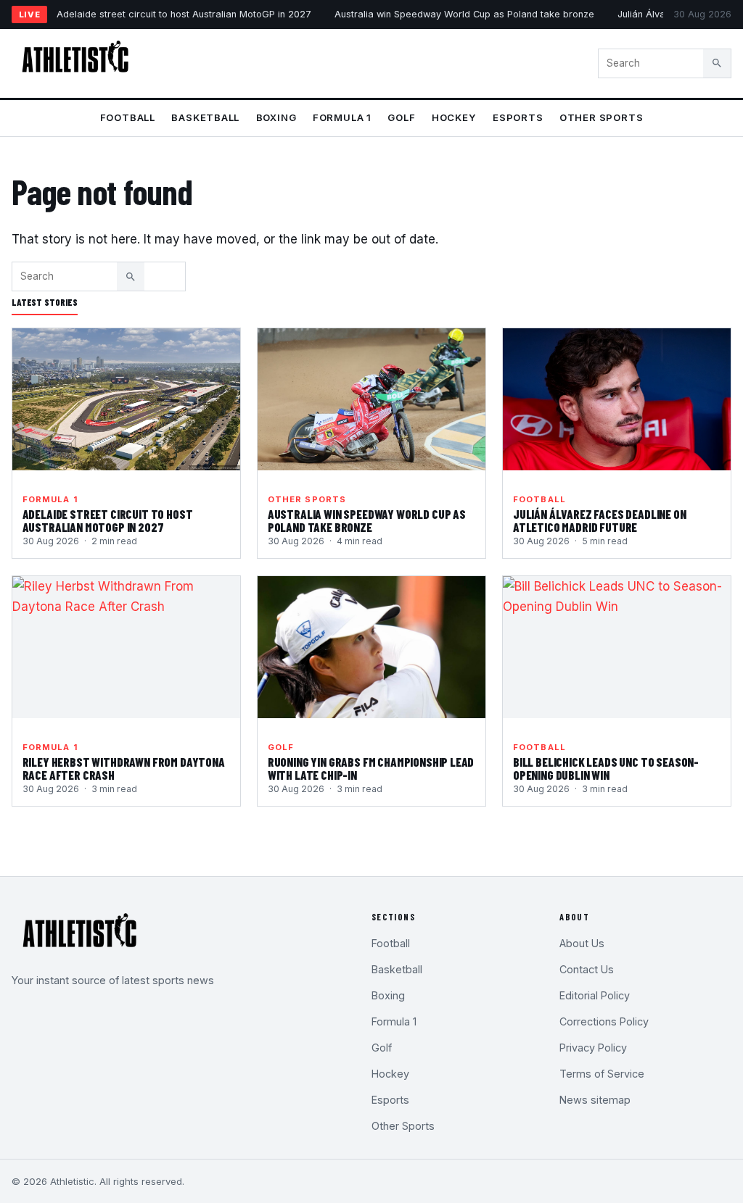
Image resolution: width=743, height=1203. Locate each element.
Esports (518, 117)
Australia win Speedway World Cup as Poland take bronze (464, 14)
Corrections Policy (604, 1021)
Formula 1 (342, 117)
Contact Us (586, 969)
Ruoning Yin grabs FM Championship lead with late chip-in (371, 768)
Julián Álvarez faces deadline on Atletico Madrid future (599, 520)
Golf (401, 117)
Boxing (276, 117)
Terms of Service (601, 1073)
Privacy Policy (593, 1047)
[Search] (717, 63)
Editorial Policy (594, 995)
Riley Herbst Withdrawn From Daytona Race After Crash (123, 768)
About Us (581, 943)
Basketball (205, 117)
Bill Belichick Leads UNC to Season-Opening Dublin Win (606, 768)
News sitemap (595, 1100)
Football (127, 117)
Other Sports (601, 117)
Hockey (454, 117)
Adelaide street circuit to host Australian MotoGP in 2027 (184, 14)
